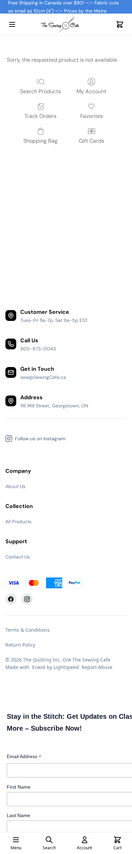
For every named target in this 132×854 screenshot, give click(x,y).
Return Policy (20, 645)
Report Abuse (97, 667)
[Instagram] (27, 599)
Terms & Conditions (27, 630)
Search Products (40, 91)
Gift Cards (91, 140)
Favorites (91, 116)
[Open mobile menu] (12, 24)
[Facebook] (10, 599)
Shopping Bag (40, 140)
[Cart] (120, 24)
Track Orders (40, 116)
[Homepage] (66, 24)
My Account (91, 91)
